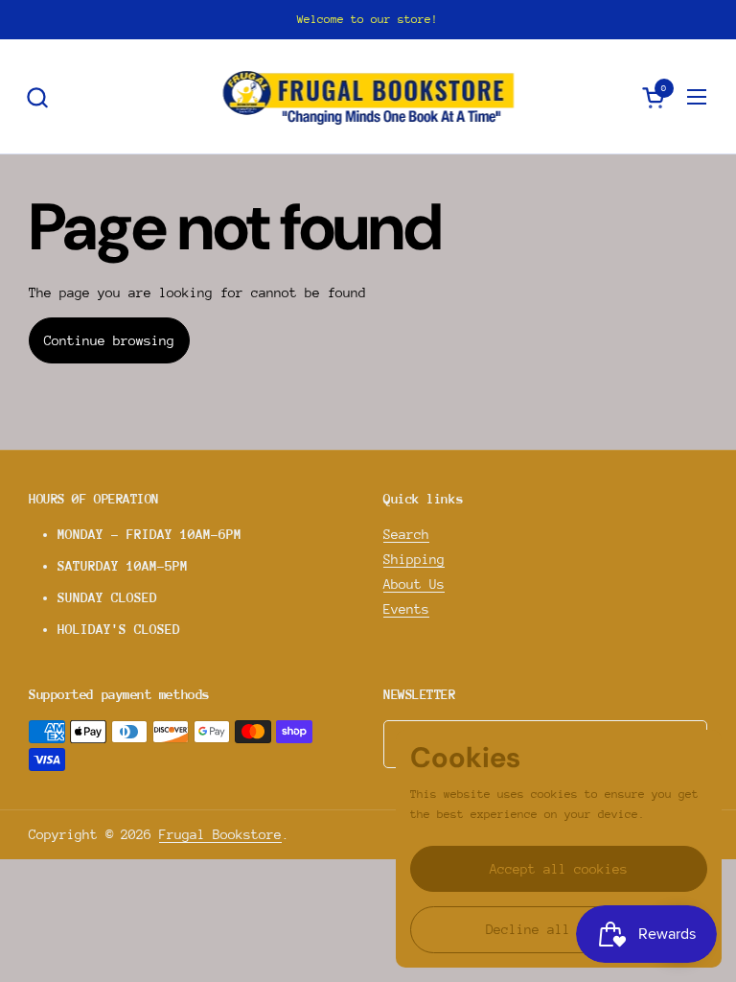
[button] (37, 97)
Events (406, 609)
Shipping (414, 559)
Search (406, 534)
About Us (414, 584)
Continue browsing (109, 340)
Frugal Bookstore (220, 834)
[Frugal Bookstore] (368, 97)
